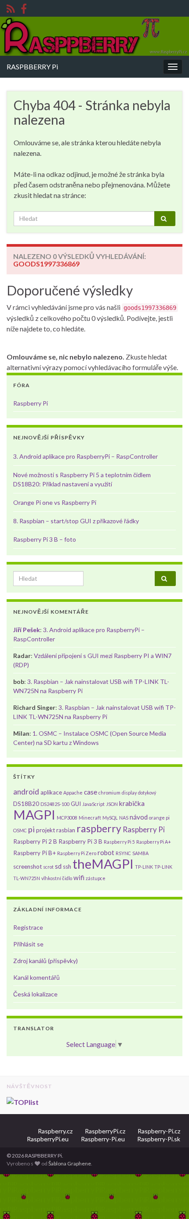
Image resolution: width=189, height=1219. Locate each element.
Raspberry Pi (30, 403)
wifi (78, 877)
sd (58, 866)
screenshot (27, 866)
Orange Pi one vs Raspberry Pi (54, 502)
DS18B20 (26, 803)
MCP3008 (67, 817)
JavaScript (93, 804)
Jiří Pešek (26, 629)
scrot (48, 867)
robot (106, 852)
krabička (132, 803)
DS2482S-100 (54, 804)
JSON (112, 804)
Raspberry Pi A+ (153, 842)
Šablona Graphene (69, 1163)
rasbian (65, 830)
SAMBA (140, 853)
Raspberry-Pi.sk (158, 1139)
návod (139, 817)
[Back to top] (169, 1199)
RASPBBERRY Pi (32, 66)
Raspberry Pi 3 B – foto (44, 539)
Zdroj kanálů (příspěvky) (45, 960)
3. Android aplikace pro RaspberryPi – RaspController (85, 456)
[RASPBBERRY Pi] (24, 7)
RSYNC (123, 853)
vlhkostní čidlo (56, 878)
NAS (123, 817)
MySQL (110, 817)
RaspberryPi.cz (105, 1131)
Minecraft (90, 817)
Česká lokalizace (35, 994)
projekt (45, 830)
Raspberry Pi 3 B (80, 841)
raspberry (98, 828)
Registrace (28, 927)
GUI (76, 803)
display (129, 792)
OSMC (20, 830)
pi (31, 829)
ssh (67, 866)
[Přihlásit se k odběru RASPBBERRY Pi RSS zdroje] (11, 7)
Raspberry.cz (55, 1131)
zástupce (95, 878)
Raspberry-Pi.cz (159, 1131)
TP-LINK (144, 867)
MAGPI (34, 814)
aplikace (51, 792)
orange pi (159, 817)
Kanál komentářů (36, 977)
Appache (73, 792)
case (90, 792)
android (26, 791)
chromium (109, 792)
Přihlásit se (28, 944)
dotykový (147, 792)
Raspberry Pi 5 (119, 842)
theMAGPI (103, 863)
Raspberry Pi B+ (34, 852)
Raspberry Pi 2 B (35, 841)
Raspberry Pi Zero (76, 853)
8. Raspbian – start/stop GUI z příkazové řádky (76, 521)
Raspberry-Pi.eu (103, 1139)
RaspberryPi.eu (48, 1139)
